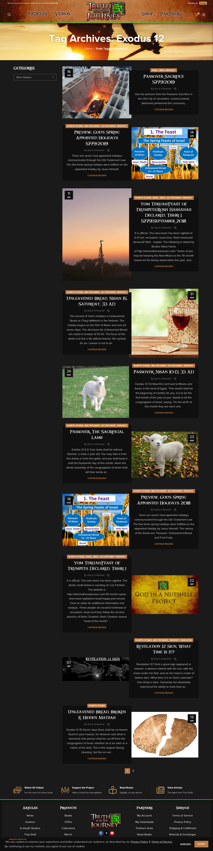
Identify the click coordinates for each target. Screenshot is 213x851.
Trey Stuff (30, 834)
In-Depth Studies (75, 126)
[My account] (204, 14)
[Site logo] (106, 14)
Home (89, 48)
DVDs (68, 821)
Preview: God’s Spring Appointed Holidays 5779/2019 (97, 138)
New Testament (92, 126)
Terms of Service (182, 815)
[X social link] (106, 833)
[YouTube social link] (112, 833)
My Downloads (144, 821)
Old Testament (108, 126)
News (161, 70)
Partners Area (144, 828)
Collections (68, 828)
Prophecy (170, 70)
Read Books (144, 834)
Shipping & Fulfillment (182, 828)
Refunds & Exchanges (182, 834)
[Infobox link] (35, 790)
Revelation (186, 640)
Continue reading (163, 109)
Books (68, 815)
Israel (155, 70)
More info (185, 844)
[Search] (9, 14)
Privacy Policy (182, 821)
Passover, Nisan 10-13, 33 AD (164, 372)
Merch (68, 834)
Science (30, 821)
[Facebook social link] (101, 833)
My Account (144, 815)
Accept (201, 844)
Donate (203, 3)
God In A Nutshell (162, 89)
